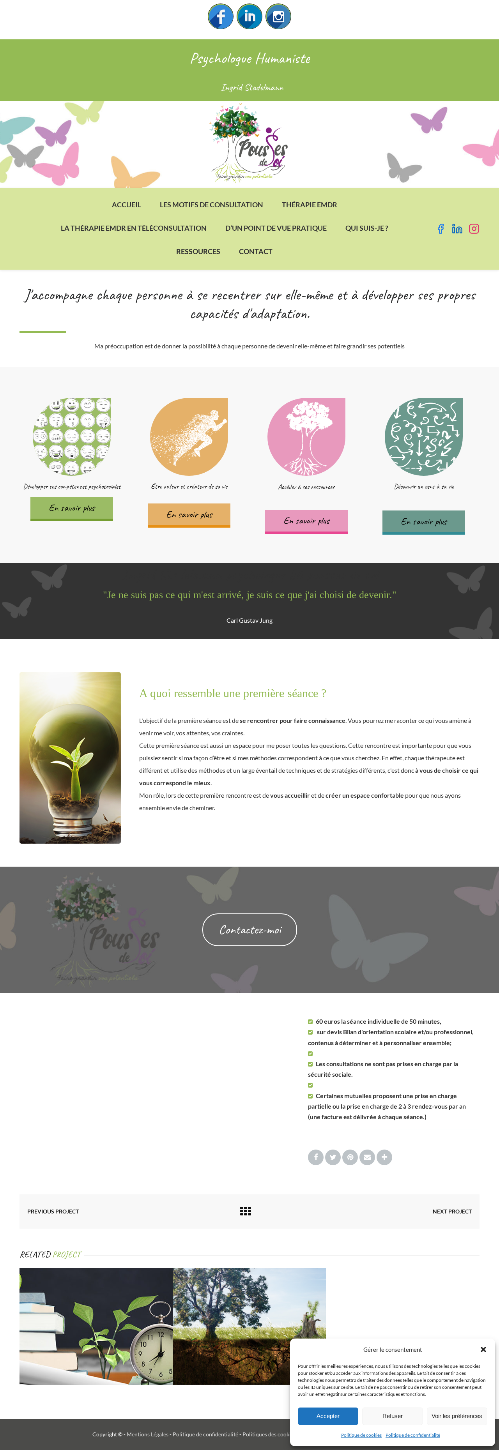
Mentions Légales (147, 1434)
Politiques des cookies (269, 1434)
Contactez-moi (250, 929)
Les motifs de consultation (211, 204)
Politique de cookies (361, 1435)
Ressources (198, 251)
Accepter (328, 1416)
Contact (256, 251)
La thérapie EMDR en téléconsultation (134, 228)
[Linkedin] (249, 16)
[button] (483, 1349)
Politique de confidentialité (413, 1435)
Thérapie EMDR (309, 204)
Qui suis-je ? (366, 228)
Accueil (126, 204)
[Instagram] (278, 16)
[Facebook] (220, 16)
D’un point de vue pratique (276, 228)
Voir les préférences (457, 1416)
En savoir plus (72, 508)
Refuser (392, 1416)
